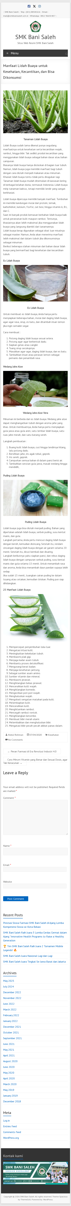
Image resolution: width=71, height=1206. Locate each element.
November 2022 (12, 998)
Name (7, 845)
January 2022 (10, 1021)
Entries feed (10, 1126)
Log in (6, 1120)
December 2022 (12, 992)
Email (7, 865)
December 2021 (12, 1026)
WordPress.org (11, 1137)
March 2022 (10, 1009)
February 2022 (11, 1015)
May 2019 (8, 1089)
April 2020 (9, 1078)
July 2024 (8, 986)
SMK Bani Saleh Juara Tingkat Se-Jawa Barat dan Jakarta (34, 961)
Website (7, 881)
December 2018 (12, 1101)
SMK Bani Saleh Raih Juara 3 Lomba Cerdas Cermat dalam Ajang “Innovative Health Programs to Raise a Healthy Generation (35, 936)
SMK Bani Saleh (35, 37)
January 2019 (10, 1095)
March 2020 (10, 1084)
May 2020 (8, 1072)
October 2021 (11, 1032)
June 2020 (9, 1067)
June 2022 (9, 1003)
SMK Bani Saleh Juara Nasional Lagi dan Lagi (27, 955)
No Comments (15, 739)
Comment (9, 797)
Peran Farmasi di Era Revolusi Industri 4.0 (31, 751)
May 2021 (8, 1049)
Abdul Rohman (15, 734)
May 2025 (8, 980)
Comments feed (12, 1132)
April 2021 (9, 1055)
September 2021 (12, 1038)
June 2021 (9, 1044)
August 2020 (10, 1061)
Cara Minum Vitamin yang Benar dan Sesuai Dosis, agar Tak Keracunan (35, 761)
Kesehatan (53, 734)
